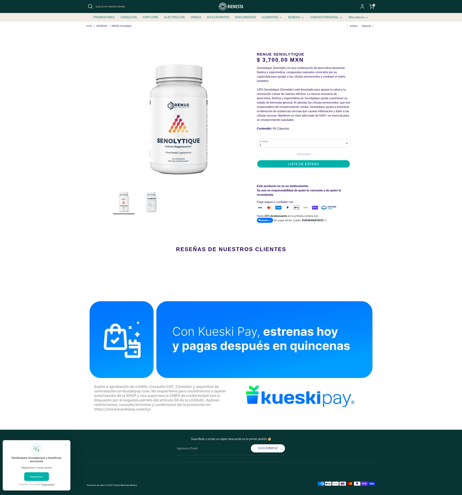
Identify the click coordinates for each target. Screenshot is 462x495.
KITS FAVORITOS (218, 17)
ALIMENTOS (270, 17)
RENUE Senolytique (122, 26)
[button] (303, 164)
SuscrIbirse (268, 448)
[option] (178, 120)
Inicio (89, 26)
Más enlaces (357, 17)
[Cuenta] (362, 6)
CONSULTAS (129, 17)
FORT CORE (150, 17)
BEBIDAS (294, 17)
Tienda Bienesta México (125, 485)
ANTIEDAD (101, 26)
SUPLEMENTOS (245, 17)
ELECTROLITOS (174, 17)
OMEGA (196, 17)
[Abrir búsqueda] (90, 6)
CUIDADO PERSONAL (324, 17)
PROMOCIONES (104, 17)
